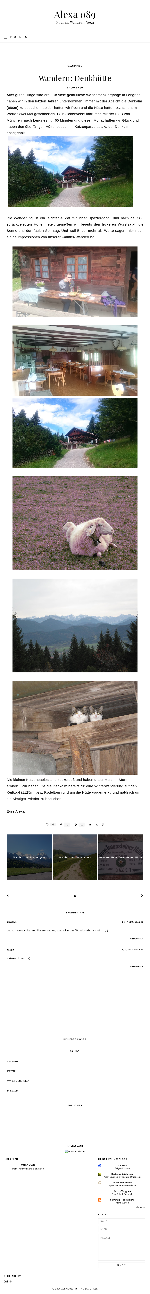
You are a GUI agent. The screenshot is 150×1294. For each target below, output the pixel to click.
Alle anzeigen (140, 1207)
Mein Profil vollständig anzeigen (28, 1169)
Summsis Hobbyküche (122, 1200)
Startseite (12, 1061)
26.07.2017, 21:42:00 (132, 922)
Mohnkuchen (122, 1203)
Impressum (12, 1091)
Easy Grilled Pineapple (122, 1194)
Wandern (75, 66)
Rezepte (11, 1071)
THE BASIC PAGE (88, 1289)
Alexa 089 (75, 14)
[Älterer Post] (142, 895)
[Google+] (15, 37)
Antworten (136, 938)
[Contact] (21, 37)
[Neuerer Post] (8, 895)
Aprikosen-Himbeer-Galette (122, 1185)
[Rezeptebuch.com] (75, 1151)
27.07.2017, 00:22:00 (132, 949)
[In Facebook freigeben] (60, 825)
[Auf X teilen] (89, 825)
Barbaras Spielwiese (122, 1174)
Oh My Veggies (122, 1191)
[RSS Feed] (26, 37)
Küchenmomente (122, 1183)
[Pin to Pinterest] (75, 825)
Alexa (10, 950)
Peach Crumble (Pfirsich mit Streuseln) (122, 1177)
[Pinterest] (11, 37)
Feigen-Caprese (122, 1168)
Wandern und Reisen (18, 1081)
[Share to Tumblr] (95, 825)
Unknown (28, 1165)
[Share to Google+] (102, 825)
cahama (122, 1165)
